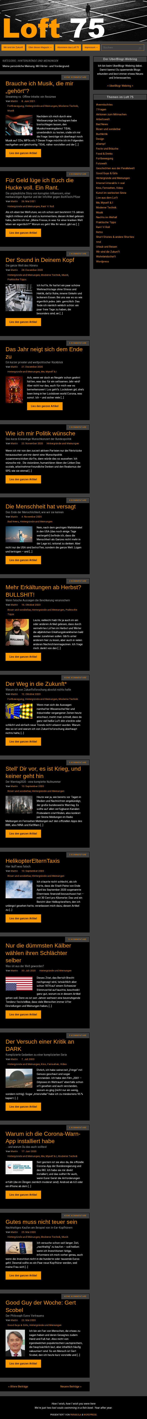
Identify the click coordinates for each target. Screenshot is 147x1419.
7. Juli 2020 (28, 1059)
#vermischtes (104, 104)
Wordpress (102, 261)
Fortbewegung (16, 106)
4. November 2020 (32, 516)
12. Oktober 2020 (31, 694)
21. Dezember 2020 (32, 366)
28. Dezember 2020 (32, 270)
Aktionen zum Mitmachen (111, 114)
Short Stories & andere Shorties (115, 237)
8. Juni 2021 (28, 101)
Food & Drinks (104, 153)
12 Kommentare (77, 939)
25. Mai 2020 (28, 1232)
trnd (98, 242)
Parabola (75, 1414)
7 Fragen (101, 109)
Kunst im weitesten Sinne (111, 192)
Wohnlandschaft (106, 256)
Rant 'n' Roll (47, 206)
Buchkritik (102, 134)
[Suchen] (139, 48)
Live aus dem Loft (107, 197)
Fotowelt (101, 163)
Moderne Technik (68, 106)
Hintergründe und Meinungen (41, 106)
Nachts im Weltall (106, 217)
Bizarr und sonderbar (19, 609)
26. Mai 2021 (28, 201)
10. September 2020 (33, 786)
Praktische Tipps (17, 279)
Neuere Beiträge (70, 1386)
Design (100, 138)
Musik (11, 110)
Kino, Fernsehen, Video (54, 1064)
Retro (99, 232)
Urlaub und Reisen (106, 246)
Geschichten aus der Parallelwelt (115, 168)
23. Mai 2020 (28, 1320)
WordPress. (90, 1414)
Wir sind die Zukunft (108, 251)
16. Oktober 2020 (31, 604)
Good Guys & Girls (18, 1325)
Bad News (13, 521)
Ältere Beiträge (18, 1386)
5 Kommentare (77, 1127)
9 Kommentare (77, 1035)
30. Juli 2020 (29, 970)
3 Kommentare (77, 427)
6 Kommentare (77, 343)
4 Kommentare (77, 174)
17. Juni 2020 (29, 1151)
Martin (14, 101)
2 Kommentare (77, 254)
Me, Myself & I (49, 371)
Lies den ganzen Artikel (23, 153)
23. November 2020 (32, 443)
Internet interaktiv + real (110, 183)
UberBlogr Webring (120, 85)
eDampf (101, 143)
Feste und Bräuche (107, 148)
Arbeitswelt (103, 119)
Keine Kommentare (75, 77)
